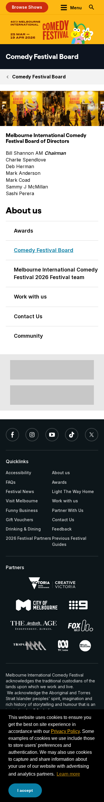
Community (28, 336)
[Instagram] (32, 434)
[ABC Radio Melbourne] (85, 646)
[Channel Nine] (78, 604)
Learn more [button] (68, 774)
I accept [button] (25, 790)
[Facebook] (12, 434)
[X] (91, 434)
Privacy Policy (65, 731)
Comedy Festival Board (39, 77)
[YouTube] (52, 434)
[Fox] (80, 625)
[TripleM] (29, 645)
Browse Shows (27, 7)
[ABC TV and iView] (63, 646)
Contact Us (28, 316)
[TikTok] (71, 434)
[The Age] (33, 625)
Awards (23, 231)
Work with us (30, 297)
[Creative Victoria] (52, 583)
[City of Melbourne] (36, 605)
